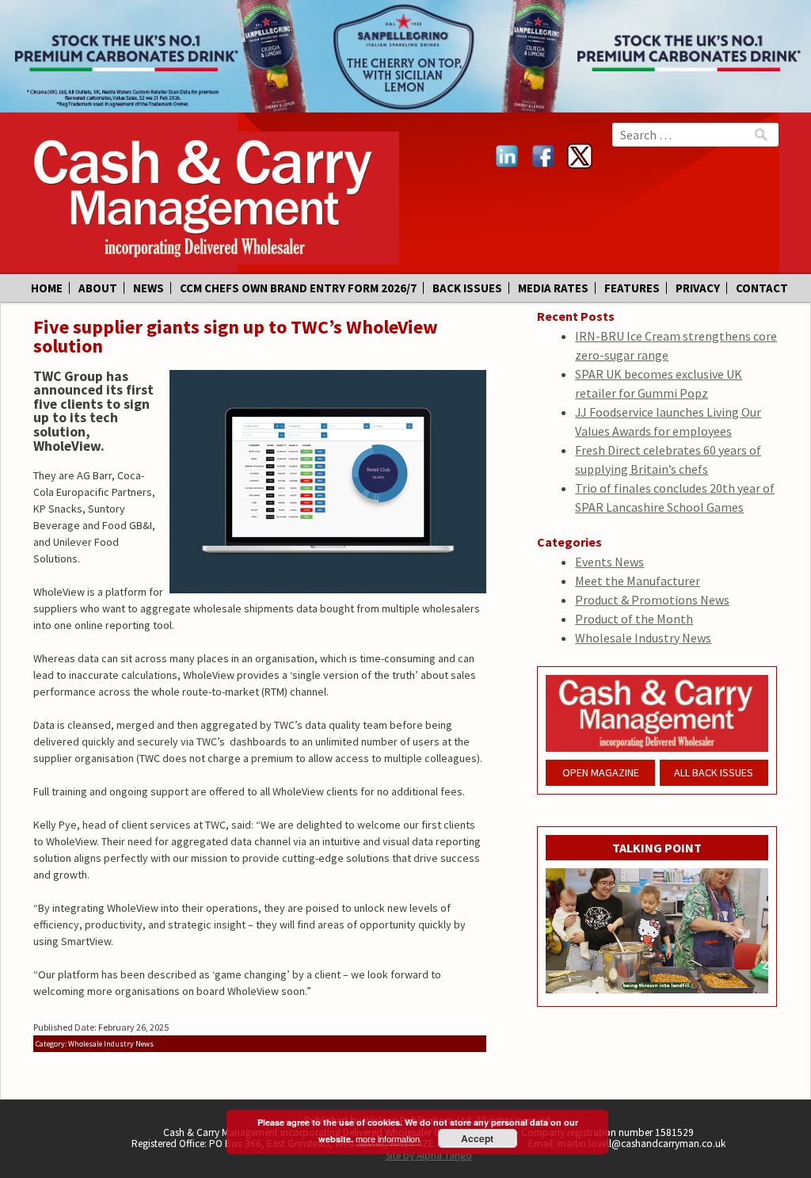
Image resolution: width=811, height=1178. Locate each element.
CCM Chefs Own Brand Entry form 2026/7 (298, 288)
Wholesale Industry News (643, 638)
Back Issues (467, 288)
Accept (477, 1138)
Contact (762, 288)
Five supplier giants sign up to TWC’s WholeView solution (235, 336)
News (148, 288)
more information (388, 1138)
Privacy (698, 288)
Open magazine (600, 772)
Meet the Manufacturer (637, 581)
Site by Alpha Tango (429, 1155)
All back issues (713, 772)
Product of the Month (634, 619)
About (97, 288)
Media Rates (553, 288)
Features (632, 288)
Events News (609, 562)
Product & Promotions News (652, 600)
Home (47, 288)
